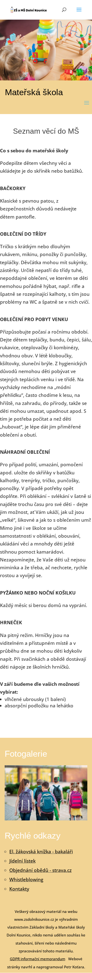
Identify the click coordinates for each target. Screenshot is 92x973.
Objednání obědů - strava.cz (40, 870)
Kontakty (19, 889)
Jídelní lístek (22, 861)
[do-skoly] (46, 819)
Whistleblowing (26, 879)
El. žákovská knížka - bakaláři (41, 851)
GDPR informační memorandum (37, 958)
